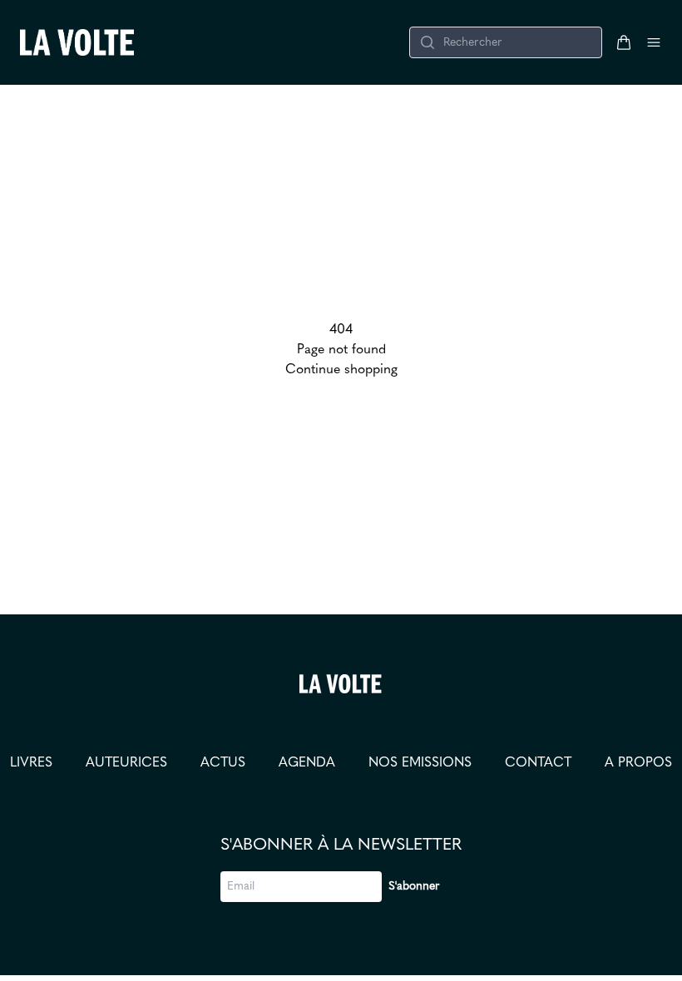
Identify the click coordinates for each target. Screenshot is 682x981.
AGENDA (307, 763)
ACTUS (222, 763)
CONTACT (538, 763)
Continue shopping (341, 370)
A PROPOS (638, 763)
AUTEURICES (126, 763)
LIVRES (31, 763)
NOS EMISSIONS (420, 763)
